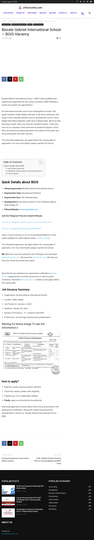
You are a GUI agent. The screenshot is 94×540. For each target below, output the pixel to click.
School (30, 24)
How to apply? (13, 173)
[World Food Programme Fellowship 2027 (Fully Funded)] (8, 489)
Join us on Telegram (10, 222)
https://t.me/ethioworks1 (30, 228)
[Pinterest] (15, 79)
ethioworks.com (40, 257)
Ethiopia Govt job (28, 279)
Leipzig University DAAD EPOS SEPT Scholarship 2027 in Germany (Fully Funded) (28, 500)
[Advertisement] (31, 58)
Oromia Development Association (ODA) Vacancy (15, 459)
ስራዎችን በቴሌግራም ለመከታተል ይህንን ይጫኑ (36, 222)
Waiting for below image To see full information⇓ (25, 171)
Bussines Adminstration (19, 24)
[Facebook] (77, 1)
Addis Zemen (12, 21)
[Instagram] (80, 1)
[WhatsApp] (21, 79)
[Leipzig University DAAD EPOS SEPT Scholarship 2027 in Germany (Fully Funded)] (8, 501)
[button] (89, 13)
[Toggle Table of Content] (39, 162)
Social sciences (38, 24)
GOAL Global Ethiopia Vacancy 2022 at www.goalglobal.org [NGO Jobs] (47, 461)
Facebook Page (43, 238)
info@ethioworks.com (10, 534)
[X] (84, 1)
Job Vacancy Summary (17, 168)
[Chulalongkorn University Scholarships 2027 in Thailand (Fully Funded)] (8, 513)
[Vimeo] (87, 1)
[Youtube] (90, 1)
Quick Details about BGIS (14, 166)
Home (4, 21)
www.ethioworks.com (11, 257)
